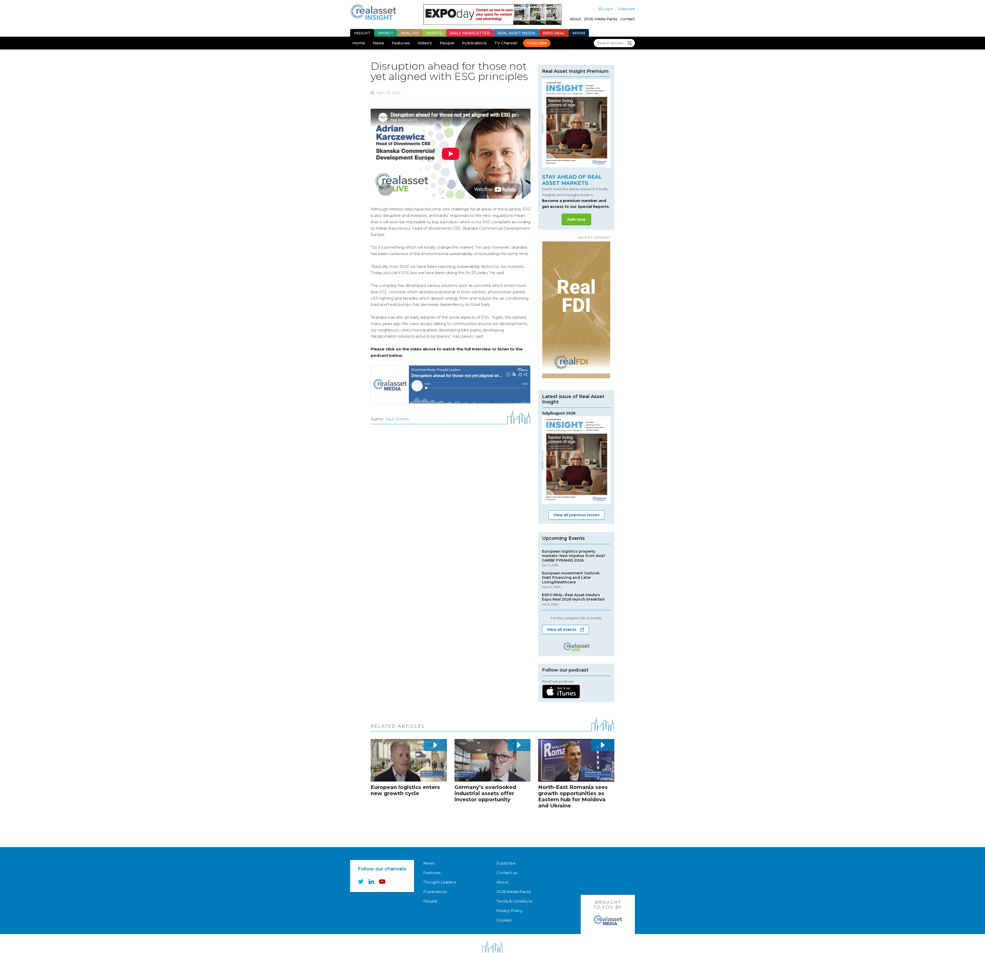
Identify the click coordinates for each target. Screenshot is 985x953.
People (447, 42)
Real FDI (410, 33)
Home (358, 42)
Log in (608, 9)
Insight (362, 33)
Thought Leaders (439, 882)
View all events (561, 629)
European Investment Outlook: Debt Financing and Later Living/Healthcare (571, 580)
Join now (576, 219)
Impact (385, 33)
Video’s (425, 42)
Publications (474, 42)
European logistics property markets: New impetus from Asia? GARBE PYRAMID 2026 (573, 558)
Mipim (579, 33)
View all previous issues (576, 515)
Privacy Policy (509, 910)
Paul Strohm (397, 419)
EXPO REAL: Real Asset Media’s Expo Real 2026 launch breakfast (573, 599)
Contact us (506, 872)
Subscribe (626, 9)
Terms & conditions (514, 901)
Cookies (503, 920)
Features (401, 42)
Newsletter (470, 33)
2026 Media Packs (600, 19)
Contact (627, 19)
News (378, 42)
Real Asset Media (516, 33)
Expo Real (554, 33)
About (575, 19)
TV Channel (506, 42)
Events (434, 33)
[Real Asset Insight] (373, 12)
